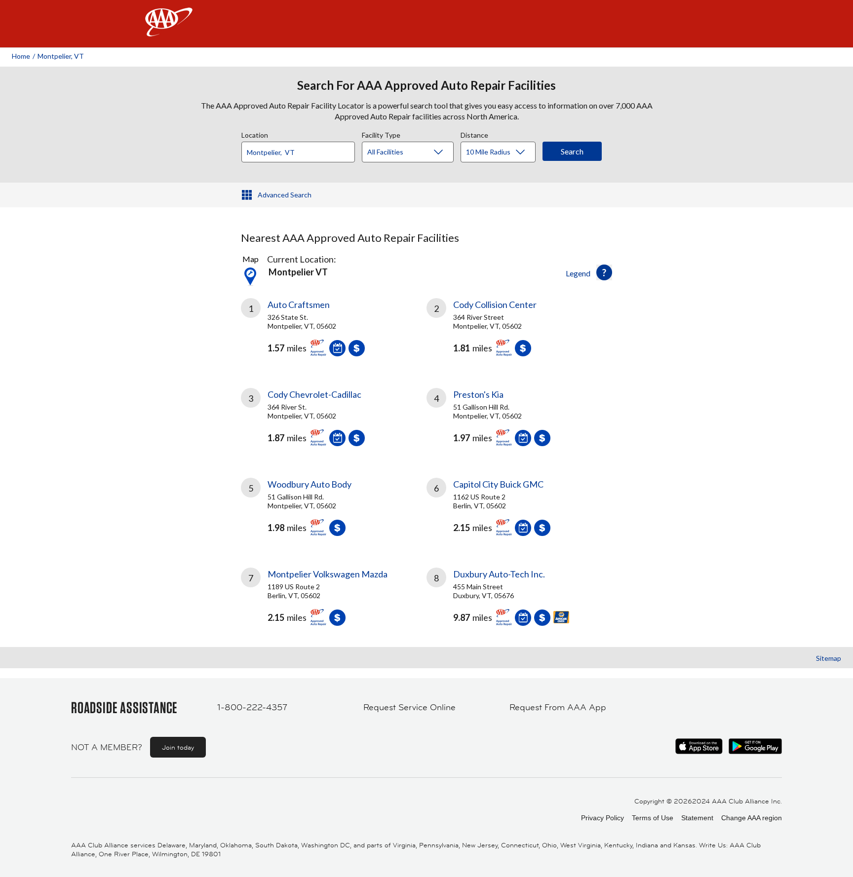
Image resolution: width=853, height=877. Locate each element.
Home (21, 56)
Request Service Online (409, 707)
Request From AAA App (557, 707)
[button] (604, 272)
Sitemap (828, 658)
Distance (474, 134)
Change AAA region (751, 818)
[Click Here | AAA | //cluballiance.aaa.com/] (169, 30)
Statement (697, 818)
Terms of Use (652, 818)
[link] (333, 331)
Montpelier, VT (61, 56)
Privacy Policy (602, 818)
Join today (178, 747)
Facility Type (381, 134)
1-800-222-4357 (252, 707)
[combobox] (301, 149)
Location (254, 134)
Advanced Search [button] (284, 195)
